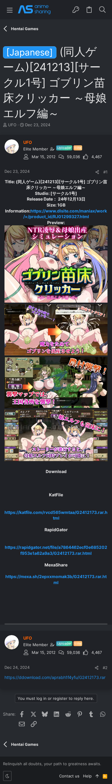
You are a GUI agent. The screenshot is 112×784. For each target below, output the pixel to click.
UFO (12, 124)
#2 (105, 667)
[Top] (97, 775)
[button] (9, 9)
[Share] (97, 172)
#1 (105, 172)
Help (87, 776)
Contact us (69, 776)
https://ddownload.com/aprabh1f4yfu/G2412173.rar (54, 677)
